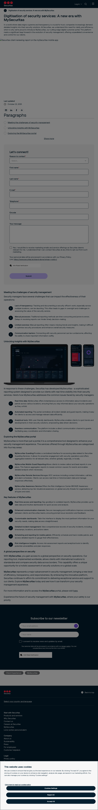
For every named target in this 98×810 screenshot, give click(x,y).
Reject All (50, 795)
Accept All (51, 801)
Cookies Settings (51, 788)
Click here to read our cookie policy (18, 785)
